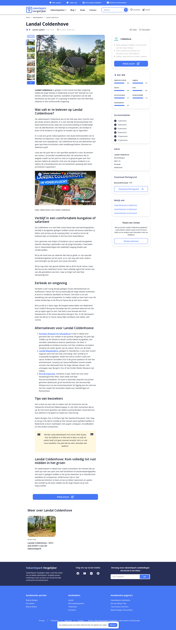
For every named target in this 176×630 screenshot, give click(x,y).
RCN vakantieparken (76, 603)
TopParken (72, 607)
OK (144, 577)
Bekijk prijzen (63, 497)
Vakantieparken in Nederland (125, 209)
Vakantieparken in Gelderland (125, 205)
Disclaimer (55, 620)
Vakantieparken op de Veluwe (125, 213)
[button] (31, 82)
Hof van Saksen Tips (118, 603)
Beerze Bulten (31, 607)
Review (147, 10)
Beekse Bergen (32, 600)
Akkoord (113, 625)
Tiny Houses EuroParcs (119, 607)
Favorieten (136, 10)
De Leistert (30, 603)
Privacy (42, 620)
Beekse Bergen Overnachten (122, 610)
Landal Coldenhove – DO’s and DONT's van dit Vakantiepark (40, 546)
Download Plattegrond (129, 189)
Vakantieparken (57, 10)
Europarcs (72, 610)
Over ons (68, 620)
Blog (72, 10)
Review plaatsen (131, 241)
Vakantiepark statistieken (120, 600)
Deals (82, 10)
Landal (70, 600)
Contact (92, 10)
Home (28, 17)
